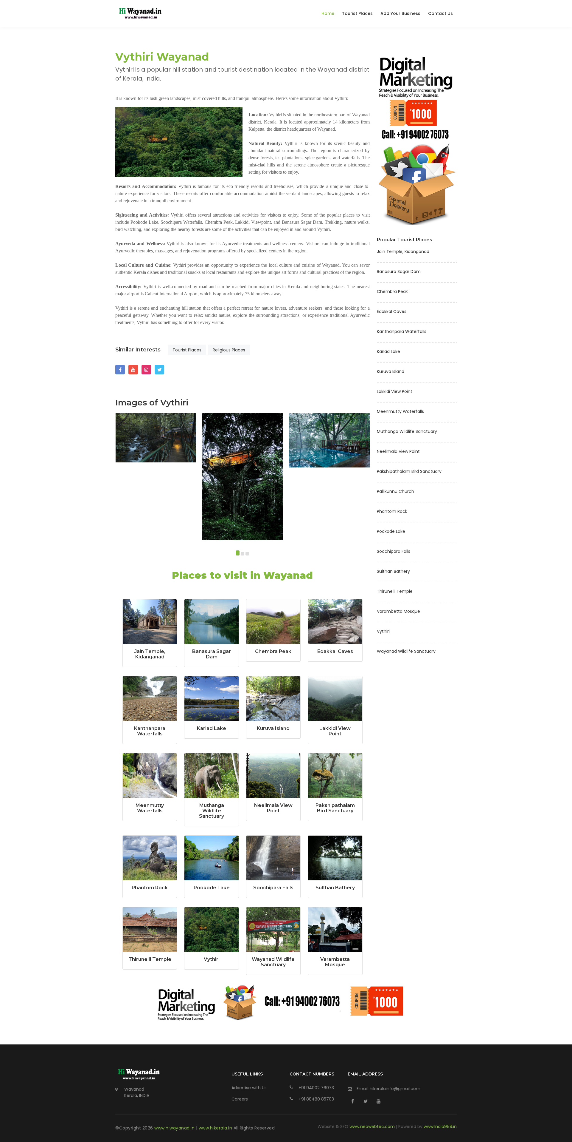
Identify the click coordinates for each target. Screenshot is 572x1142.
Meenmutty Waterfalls (150, 808)
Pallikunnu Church (395, 491)
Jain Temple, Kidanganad (149, 654)
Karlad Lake (211, 728)
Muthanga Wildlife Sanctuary (211, 811)
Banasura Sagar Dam (211, 654)
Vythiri (212, 959)
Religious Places (229, 350)
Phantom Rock (150, 888)
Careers (239, 1099)
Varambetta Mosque (335, 961)
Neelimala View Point (273, 808)
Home (327, 13)
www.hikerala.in (216, 1128)
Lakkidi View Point (335, 731)
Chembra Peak (273, 651)
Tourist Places (357, 13)
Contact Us (440, 13)
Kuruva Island (273, 728)
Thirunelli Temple (149, 959)
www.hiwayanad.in (175, 1128)
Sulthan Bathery (335, 888)
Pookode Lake (212, 888)
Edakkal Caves (335, 651)
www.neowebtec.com (372, 1126)
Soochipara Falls (273, 888)
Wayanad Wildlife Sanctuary (273, 961)
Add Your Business (400, 13)
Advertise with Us (249, 1088)
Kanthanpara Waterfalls (149, 731)
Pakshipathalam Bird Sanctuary (335, 808)
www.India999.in (440, 1126)
